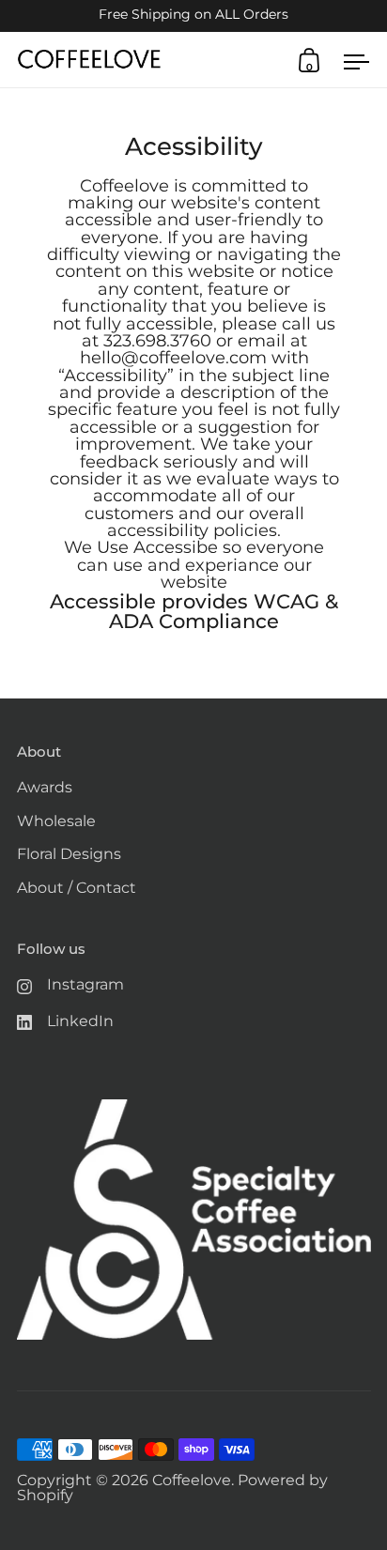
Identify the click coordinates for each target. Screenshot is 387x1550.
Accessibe (175, 547)
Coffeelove (191, 1480)
